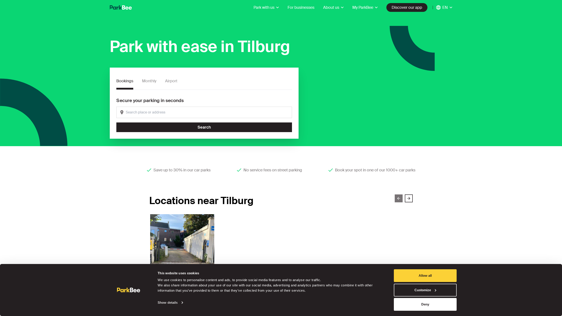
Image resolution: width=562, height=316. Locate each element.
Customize (422, 290)
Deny (425, 304)
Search (204, 127)
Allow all (425, 275)
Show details (168, 302)
